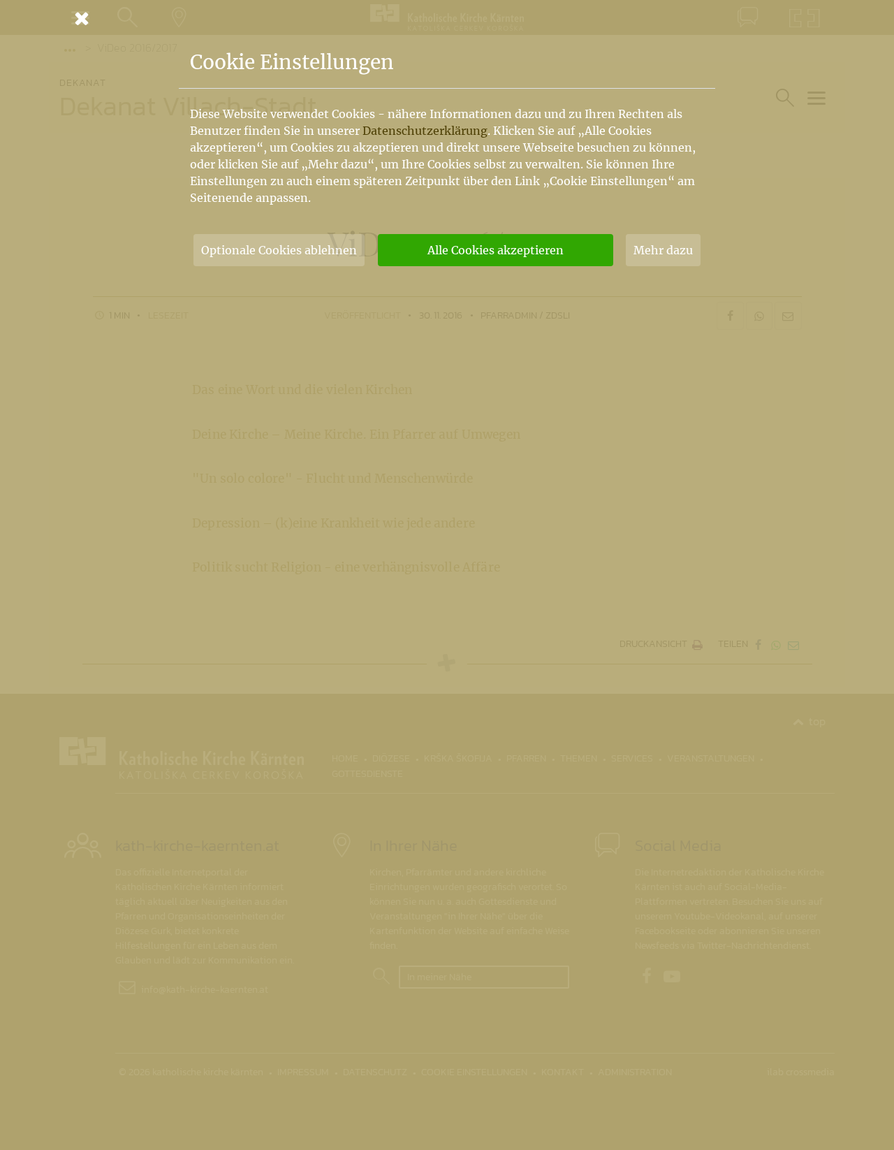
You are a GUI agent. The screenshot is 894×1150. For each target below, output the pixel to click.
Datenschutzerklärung (425, 131)
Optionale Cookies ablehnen (279, 250)
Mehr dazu (663, 250)
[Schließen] (447, 18)
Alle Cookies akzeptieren (495, 250)
